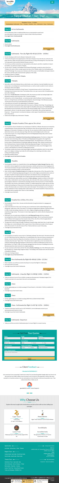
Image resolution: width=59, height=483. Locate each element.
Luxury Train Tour (9, 468)
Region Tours (8, 451)
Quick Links (8, 446)
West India (19, 456)
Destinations (41, 345)
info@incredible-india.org (49, 453)
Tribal (22, 464)
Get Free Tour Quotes (48, 48)
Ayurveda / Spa (17, 462)
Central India (8, 454)
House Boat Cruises (19, 468)
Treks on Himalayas (9, 470)
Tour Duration (8, 345)
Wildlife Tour (18, 470)
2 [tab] (28, 393)
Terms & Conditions (50, 461)
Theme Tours (8, 459)
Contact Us (42, 461)
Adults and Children (26, 345)
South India (13, 456)
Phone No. (7, 341)
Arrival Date (24, 341)
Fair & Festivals (8, 464)
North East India (21, 454)
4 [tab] (30, 393)
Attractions (13, 448)
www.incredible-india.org (20, 478)
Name (5, 336)
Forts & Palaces (16, 464)
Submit (29, 358)
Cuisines (18, 466)
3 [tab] (29, 393)
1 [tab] (27, 393)
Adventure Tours (9, 462)
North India (7, 456)
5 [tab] (31, 393)
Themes (22, 448)
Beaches (13, 466)
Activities (7, 448)
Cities (17, 448)
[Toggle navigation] (52, 2)
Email (22, 336)
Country (40, 336)
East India (14, 454)
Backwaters (8, 466)
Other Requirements (9, 350)
